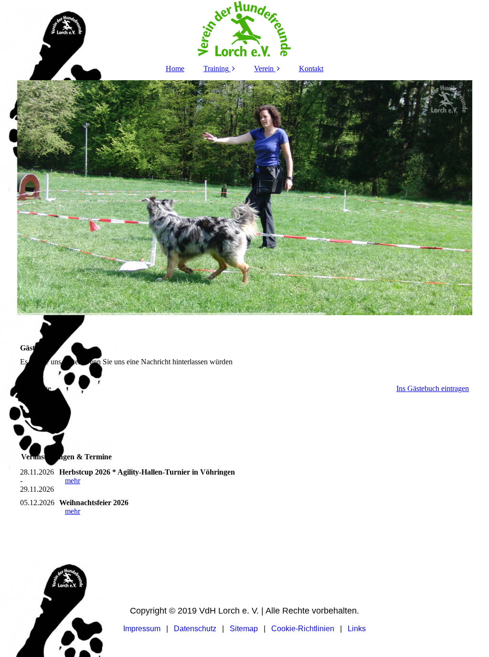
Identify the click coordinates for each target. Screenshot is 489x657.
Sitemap (244, 629)
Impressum (141, 629)
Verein (264, 68)
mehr (72, 481)
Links (357, 629)
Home (175, 68)
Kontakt (311, 68)
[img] (244, 28)
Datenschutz (195, 629)
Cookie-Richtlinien (303, 629)
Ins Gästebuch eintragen (432, 388)
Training (216, 68)
